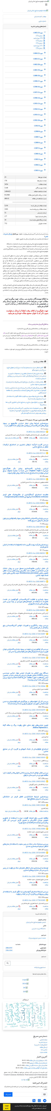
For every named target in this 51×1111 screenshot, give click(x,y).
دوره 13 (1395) (38, 103)
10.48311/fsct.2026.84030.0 (35, 553)
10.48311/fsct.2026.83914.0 (35, 526)
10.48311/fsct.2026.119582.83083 (33, 828)
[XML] (15, 420)
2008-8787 (9, 948)
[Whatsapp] (39, 1101)
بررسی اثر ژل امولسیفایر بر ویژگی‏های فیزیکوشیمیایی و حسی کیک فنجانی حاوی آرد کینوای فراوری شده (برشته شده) (25, 702)
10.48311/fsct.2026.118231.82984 (33, 733)
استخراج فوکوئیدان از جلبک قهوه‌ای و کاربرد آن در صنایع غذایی (25, 750)
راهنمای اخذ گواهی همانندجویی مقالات (35, 1067)
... (45, 995)
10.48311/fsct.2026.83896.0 (35, 503)
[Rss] (34, 1101)
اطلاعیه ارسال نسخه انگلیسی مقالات (36, 1065)
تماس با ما (44, 1049)
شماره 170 (39, 48)
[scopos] (25, 980)
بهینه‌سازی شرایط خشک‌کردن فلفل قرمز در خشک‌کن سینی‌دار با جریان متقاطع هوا (25, 798)
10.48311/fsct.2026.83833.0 (35, 479)
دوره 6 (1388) (38, 142)
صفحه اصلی (43, 1039)
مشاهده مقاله (43, 437)
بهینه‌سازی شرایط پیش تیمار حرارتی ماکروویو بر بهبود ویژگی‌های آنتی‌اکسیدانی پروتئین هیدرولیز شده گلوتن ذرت (25, 424)
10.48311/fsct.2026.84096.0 (35, 610)
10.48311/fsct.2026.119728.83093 (33, 852)
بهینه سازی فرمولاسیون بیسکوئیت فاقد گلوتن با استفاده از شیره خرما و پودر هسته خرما (26, 397)
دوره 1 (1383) (38, 170)
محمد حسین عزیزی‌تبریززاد (37, 938)
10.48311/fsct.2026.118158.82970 (33, 710)
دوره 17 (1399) (38, 81)
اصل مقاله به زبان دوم (12, 437)
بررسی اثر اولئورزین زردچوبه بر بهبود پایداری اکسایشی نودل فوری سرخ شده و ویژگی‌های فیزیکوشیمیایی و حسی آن (25, 650)
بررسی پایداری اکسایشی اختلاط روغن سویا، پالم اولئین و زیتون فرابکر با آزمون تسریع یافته (25, 519)
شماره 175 (39, 35)
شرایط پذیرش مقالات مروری (38, 1062)
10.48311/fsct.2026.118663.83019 (33, 757)
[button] (30, 1108)
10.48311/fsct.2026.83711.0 (35, 453)
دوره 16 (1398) (38, 86)
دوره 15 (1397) (38, 92)
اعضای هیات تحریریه (40, 1044)
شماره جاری (42, 21)
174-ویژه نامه (38, 38)
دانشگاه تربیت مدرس (39, 928)
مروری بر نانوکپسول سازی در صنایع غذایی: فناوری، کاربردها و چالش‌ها (26, 403)
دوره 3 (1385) (38, 159)
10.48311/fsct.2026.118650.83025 (33, 781)
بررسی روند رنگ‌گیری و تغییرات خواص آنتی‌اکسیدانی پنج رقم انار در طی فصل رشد (25, 626)
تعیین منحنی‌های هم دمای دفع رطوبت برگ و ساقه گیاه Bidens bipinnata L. (25, 726)
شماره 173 (39, 40)
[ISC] (25, 988)
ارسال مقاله (43, 1047)
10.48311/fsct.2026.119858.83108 (33, 876)
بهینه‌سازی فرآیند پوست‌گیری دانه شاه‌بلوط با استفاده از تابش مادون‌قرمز (25, 546)
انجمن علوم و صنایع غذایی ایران (36, 922)
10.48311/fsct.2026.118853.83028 (33, 805)
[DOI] (25, 992)
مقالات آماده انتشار (40, 16)
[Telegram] (44, 1101)
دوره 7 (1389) (38, 137)
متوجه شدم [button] (7, 1107)
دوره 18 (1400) (38, 75)
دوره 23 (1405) (38, 32)
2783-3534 (9, 950)
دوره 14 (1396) (38, 98)
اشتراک (8, 1094)
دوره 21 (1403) (38, 58)
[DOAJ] (26, 984)
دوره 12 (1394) (38, 109)
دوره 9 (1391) (38, 125)
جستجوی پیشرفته (40, 967)
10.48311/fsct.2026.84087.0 (35, 581)
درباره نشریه (43, 1042)
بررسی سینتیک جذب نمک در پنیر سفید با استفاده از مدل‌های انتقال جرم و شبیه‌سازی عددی (25, 845)
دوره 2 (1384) (38, 164)
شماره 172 (39, 43)
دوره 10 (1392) (38, 120)
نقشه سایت (43, 1052)
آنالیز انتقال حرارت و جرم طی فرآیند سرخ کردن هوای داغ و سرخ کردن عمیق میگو (26, 369)
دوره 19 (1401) (38, 70)
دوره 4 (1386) (38, 153)
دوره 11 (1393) (38, 114)
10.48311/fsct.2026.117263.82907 (33, 634)
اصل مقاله (30, 437)
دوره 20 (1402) (38, 64)
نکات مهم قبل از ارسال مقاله (38, 1060)
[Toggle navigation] (26, 4)
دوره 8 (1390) (38, 131)
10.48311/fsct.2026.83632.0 (35, 431)
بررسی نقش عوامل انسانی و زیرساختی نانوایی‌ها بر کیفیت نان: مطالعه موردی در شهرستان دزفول (25, 774)
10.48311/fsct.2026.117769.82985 (33, 900)
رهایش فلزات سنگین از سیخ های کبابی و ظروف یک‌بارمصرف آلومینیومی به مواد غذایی (26, 383)
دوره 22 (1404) (38, 53)
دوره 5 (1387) (38, 148)
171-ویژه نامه (38, 45)
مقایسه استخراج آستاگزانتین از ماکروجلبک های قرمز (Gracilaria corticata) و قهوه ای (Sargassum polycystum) (25, 496)
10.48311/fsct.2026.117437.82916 (33, 657)
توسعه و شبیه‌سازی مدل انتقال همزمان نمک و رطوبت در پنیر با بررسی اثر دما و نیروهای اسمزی (25, 869)
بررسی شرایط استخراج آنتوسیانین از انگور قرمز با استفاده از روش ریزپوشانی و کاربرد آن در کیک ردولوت (25, 893)
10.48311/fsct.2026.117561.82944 (33, 686)
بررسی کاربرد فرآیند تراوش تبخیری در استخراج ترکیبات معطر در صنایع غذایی (25, 446)
